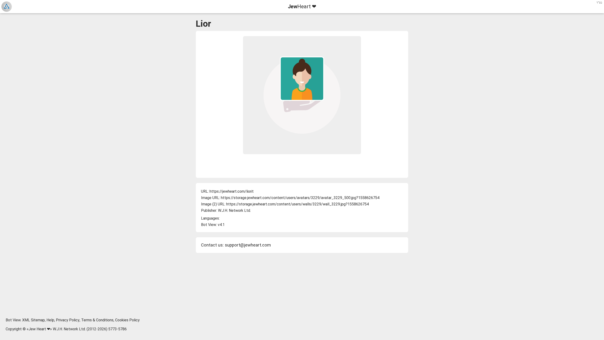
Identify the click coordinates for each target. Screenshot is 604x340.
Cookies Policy (127, 320)
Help (50, 320)
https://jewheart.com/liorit (232, 191)
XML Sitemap (33, 320)
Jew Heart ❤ (39, 329)
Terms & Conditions (97, 320)
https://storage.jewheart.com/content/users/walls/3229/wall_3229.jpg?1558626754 (297, 204)
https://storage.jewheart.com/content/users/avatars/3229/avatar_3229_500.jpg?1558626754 (300, 198)
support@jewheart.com (248, 245)
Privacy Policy (68, 320)
